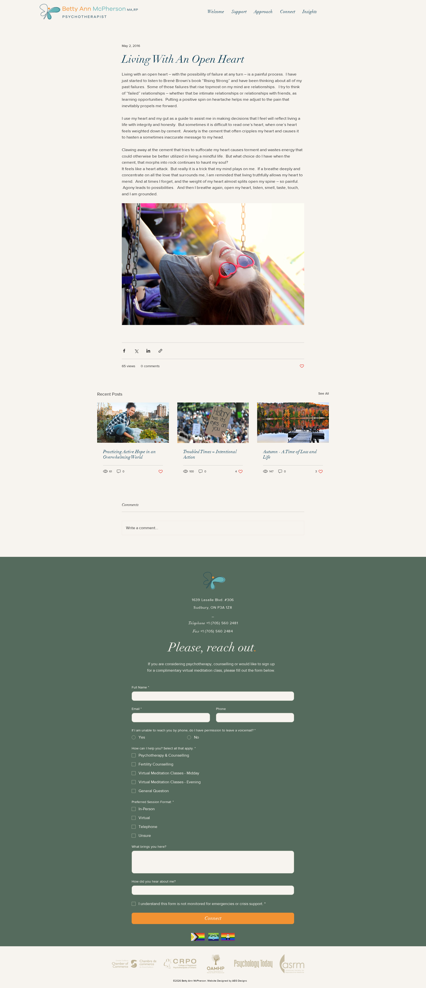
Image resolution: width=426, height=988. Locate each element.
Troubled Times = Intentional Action (210, 454)
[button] (239, 12)
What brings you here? (149, 846)
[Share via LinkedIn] (148, 350)
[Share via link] (160, 350)
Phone (221, 709)
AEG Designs (239, 980)
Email (137, 709)
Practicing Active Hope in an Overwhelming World (129, 454)
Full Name (140, 687)
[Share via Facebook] (124, 350)
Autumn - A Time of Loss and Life (290, 454)
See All (323, 393)
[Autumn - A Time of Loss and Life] (293, 423)
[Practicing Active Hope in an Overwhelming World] (133, 423)
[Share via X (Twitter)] (136, 350)
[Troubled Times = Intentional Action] (213, 423)
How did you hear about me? (154, 881)
